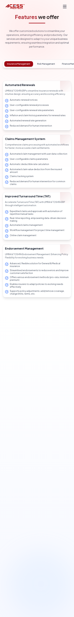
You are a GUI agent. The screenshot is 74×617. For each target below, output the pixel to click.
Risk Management (46, 64)
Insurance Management (18, 64)
